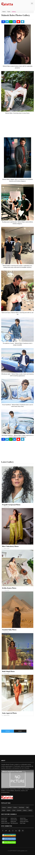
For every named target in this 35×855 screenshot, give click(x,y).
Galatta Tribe (4, 821)
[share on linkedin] (14, 21)
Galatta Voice (14, 818)
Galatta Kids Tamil (24, 821)
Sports (8, 810)
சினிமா (10, 807)
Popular (8, 731)
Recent (20, 731)
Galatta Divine (14, 820)
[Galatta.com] (7, 4)
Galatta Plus (23, 818)
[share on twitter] (7, 21)
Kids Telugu (22, 823)
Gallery (14, 11)
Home (4, 11)
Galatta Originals (24, 820)
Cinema (4, 807)
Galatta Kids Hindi (5, 823)
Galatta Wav (13, 821)
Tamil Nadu (21, 807)
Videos (30, 810)
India (27, 807)
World (3, 810)
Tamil (8, 11)
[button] (17, 778)
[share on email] (18, 21)
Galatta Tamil (4, 818)
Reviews (19, 810)
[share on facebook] (3, 21)
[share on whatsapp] (11, 21)
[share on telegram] (22, 21)
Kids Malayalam (14, 823)
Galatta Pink (4, 820)
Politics (15, 807)
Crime (13, 810)
